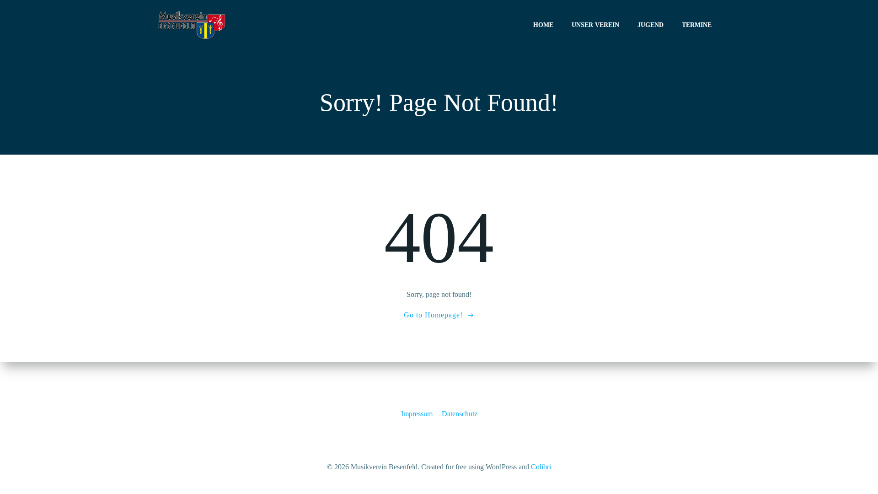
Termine (697, 24)
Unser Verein (595, 24)
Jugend (650, 24)
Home (543, 24)
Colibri (541, 467)
